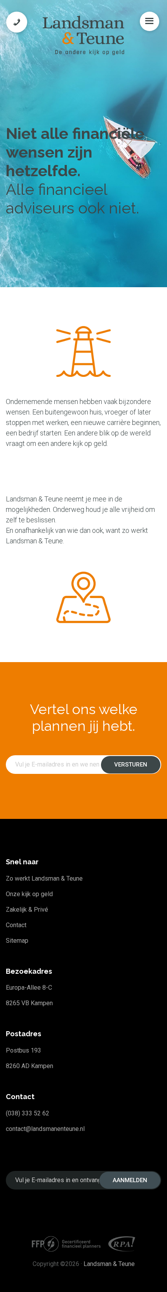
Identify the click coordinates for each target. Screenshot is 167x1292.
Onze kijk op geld (29, 894)
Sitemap (17, 940)
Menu (149, 21)
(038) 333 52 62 (27, 1113)
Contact (16, 925)
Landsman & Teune (109, 1264)
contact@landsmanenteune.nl (45, 1128)
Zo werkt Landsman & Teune (44, 878)
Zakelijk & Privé (27, 909)
